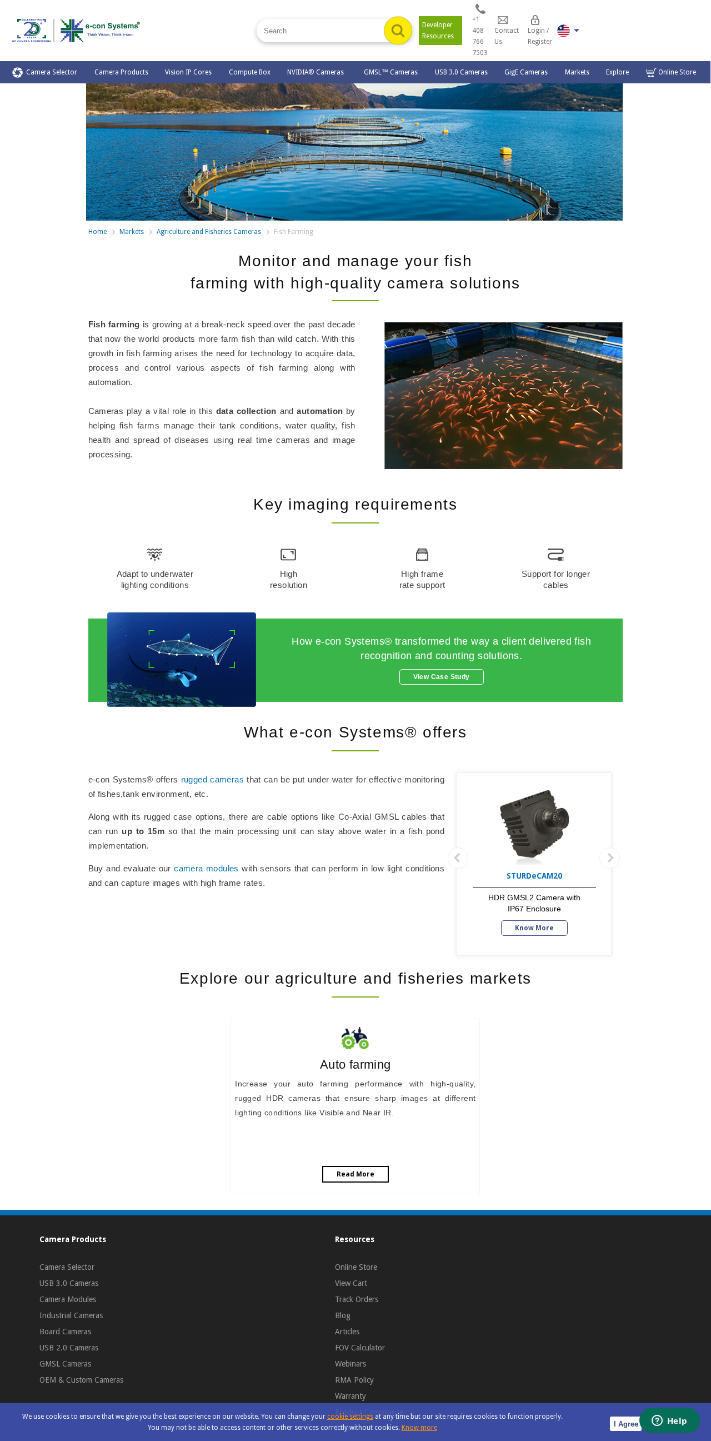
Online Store (676, 72)
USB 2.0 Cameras (68, 1347)
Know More (534, 928)
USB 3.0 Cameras (461, 72)
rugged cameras (212, 779)
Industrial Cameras (71, 1315)
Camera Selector (50, 72)
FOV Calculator (360, 1347)
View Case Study (441, 677)
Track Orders (356, 1299)
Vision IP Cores (188, 72)
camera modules (206, 868)
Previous (458, 858)
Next (609, 858)
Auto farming (355, 1064)
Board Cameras (65, 1331)
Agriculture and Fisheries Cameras (209, 232)
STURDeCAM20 (534, 875)
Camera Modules (67, 1299)
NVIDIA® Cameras (317, 72)
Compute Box (250, 72)
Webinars (350, 1363)
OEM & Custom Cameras (81, 1379)
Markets (577, 72)
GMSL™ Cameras (391, 72)
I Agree (626, 1424)
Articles (347, 1331)
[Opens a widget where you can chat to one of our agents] (669, 1421)
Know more (419, 1428)
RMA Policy (354, 1379)
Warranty (350, 1396)
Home (97, 232)
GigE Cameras (526, 72)
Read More (355, 1174)
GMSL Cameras (65, 1363)
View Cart (351, 1283)
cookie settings (350, 1416)
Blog (343, 1315)
